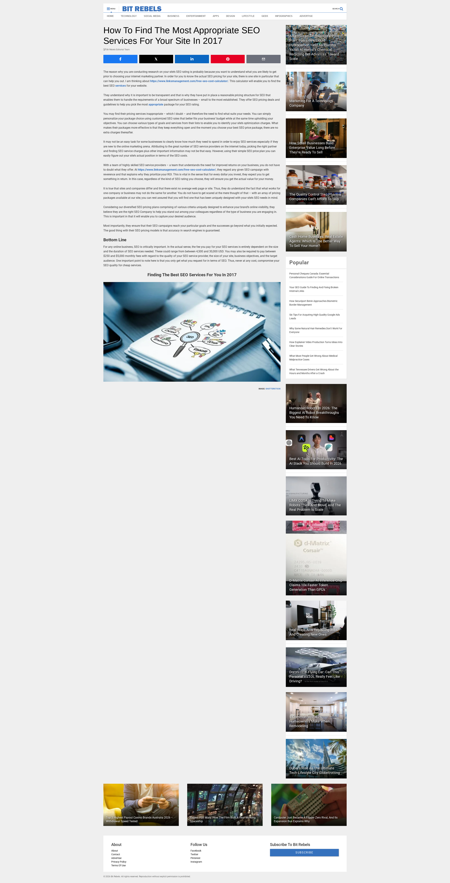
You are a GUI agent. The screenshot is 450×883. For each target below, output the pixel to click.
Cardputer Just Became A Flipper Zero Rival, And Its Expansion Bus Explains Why (306, 819)
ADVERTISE (306, 16)
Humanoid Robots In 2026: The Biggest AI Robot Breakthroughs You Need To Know (314, 412)
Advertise (116, 858)
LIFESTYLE (248, 16)
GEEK (265, 16)
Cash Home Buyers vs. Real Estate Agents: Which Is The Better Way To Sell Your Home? (316, 241)
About (114, 850)
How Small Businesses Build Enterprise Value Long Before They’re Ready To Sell (312, 147)
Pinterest (195, 858)
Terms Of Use (118, 865)
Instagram (196, 861)
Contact (115, 854)
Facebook (196, 850)
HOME (110, 16)
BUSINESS (173, 16)
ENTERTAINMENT (196, 16)
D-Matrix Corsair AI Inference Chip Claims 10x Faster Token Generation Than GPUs (315, 585)
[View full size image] (192, 332)
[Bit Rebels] (140, 9)
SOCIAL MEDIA (152, 16)
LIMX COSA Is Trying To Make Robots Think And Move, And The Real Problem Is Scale (315, 505)
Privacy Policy (118, 861)
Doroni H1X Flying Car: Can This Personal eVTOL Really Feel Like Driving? (314, 676)
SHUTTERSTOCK (273, 389)
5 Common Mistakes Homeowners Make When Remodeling (309, 721)
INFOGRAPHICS (283, 16)
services (120, 85)
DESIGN (230, 16)
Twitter (194, 854)
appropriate (156, 104)
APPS (216, 16)
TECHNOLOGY (129, 16)
